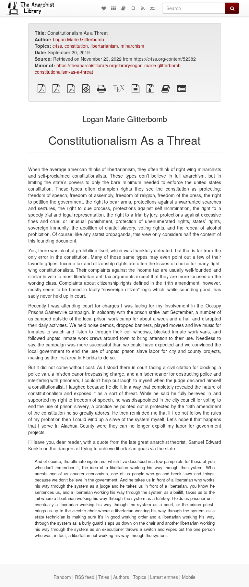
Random (62, 577)
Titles (103, 577)
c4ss (57, 46)
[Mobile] (133, 8)
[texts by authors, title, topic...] (104, 8)
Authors (121, 577)
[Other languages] (113, 8)
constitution (76, 46)
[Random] (152, 8)
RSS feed (84, 577)
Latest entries (164, 577)
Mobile (189, 577)
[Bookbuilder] (123, 8)
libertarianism (104, 46)
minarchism (132, 46)
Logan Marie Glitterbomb (78, 39)
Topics (139, 577)
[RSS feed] (143, 8)
